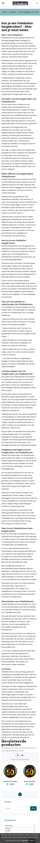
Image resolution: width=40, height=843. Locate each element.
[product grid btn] (18, 755)
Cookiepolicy (24, 840)
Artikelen (13, 12)
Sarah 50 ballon (29, 781)
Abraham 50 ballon (10, 781)
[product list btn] (22, 755)
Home (5, 12)
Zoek (33, 808)
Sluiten (31, 840)
